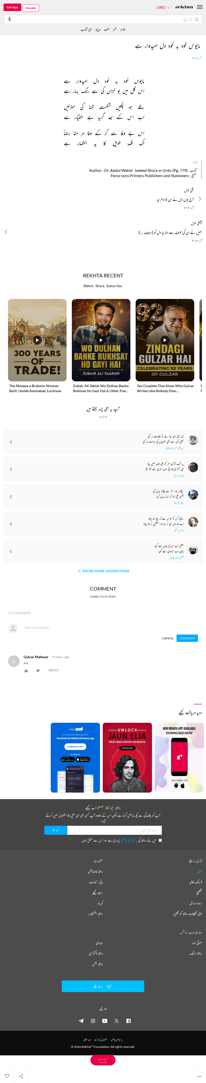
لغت (106, 29)
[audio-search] (10, 19)
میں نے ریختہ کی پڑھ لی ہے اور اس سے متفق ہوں (119, 840)
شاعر (122, 29)
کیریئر (100, 903)
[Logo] (184, 7)
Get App (12, 7)
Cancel (168, 638)
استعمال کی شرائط (100, 1039)
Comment (187, 638)
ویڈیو (97, 29)
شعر (115, 29)
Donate (31, 8)
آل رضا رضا (197, 57)
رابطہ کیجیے (97, 893)
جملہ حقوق (87, 1039)
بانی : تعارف (96, 882)
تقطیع (199, 893)
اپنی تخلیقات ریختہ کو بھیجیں (187, 914)
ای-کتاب (86, 29)
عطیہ (199, 871)
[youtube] (105, 1021)
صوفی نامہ (197, 943)
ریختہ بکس (97, 964)
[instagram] (93, 1021)
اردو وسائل (195, 903)
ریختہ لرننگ (195, 953)
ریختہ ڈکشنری (96, 953)
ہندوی (99, 943)
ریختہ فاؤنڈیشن (95, 871)
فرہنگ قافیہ (195, 882)
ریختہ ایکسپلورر (95, 914)
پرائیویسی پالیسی (129, 840)
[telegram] (81, 1021)
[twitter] (117, 1021)
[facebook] (128, 1021)
